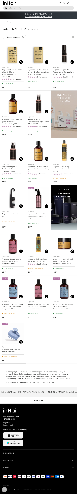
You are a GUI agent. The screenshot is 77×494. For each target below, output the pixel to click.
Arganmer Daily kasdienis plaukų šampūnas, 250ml (37, 260)
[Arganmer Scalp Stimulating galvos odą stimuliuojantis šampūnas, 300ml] (13, 288)
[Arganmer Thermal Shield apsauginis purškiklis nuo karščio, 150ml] (38, 198)
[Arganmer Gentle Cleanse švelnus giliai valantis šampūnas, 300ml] (13, 243)
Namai (5, 22)
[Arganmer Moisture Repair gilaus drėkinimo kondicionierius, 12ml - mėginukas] (13, 54)
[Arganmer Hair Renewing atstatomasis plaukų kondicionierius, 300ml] (64, 288)
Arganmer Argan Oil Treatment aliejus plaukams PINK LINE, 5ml (63, 72)
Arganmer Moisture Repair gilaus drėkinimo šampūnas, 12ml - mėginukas (38, 72)
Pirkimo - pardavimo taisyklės (43, 489)
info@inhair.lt (8, 425)
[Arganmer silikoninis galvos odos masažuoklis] (13, 333)
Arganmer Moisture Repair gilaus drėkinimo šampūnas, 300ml (38, 169)
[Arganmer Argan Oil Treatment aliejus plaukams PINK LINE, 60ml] (38, 103)
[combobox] (38, 8)
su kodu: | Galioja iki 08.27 (38, 17)
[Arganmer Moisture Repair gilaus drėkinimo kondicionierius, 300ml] (13, 103)
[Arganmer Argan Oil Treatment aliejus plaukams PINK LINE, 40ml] (13, 151)
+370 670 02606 (9, 419)
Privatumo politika (27, 489)
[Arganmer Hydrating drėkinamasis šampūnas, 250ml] (64, 151)
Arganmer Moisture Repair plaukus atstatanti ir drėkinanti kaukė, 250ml (63, 261)
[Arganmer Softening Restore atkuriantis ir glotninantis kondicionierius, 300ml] (38, 288)
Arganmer (11, 22)
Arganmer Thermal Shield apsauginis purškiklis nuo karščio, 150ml (37, 216)
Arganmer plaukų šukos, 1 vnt (11, 215)
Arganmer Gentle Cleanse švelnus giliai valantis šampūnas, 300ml (11, 261)
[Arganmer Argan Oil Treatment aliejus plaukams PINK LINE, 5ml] (64, 54)
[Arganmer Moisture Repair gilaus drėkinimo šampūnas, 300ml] (38, 151)
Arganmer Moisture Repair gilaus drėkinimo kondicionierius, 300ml (12, 121)
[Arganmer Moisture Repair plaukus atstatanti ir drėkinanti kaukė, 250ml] (64, 243)
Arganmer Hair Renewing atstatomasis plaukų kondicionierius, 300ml (63, 306)
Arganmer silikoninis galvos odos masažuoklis (12, 350)
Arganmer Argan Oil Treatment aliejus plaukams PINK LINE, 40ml (12, 169)
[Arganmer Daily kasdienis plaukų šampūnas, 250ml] (38, 243)
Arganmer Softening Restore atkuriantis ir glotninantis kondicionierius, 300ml (38, 306)
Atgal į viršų (38, 400)
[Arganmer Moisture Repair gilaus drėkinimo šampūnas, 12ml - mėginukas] (38, 54)
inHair (9, 486)
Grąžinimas (16, 489)
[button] (68, 3)
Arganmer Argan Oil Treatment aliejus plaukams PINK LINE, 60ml (38, 121)
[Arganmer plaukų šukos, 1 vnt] (13, 198)
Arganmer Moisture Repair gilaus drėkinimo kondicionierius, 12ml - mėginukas (12, 73)
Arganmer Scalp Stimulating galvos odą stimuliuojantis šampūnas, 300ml (12, 306)
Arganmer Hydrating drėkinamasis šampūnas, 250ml (62, 169)
